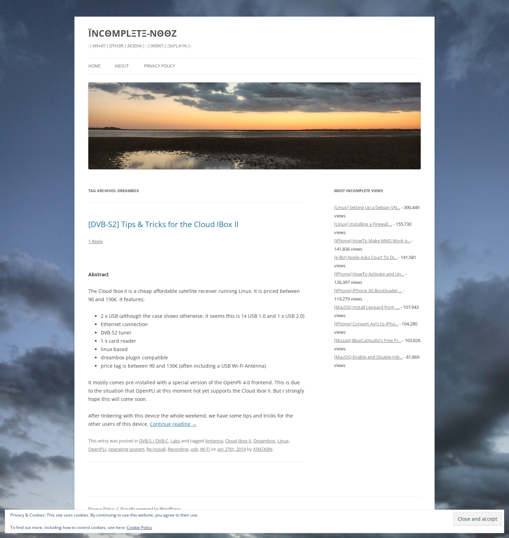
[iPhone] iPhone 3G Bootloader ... (368, 290)
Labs (175, 441)
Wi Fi (205, 449)
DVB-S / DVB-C (153, 441)
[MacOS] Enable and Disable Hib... (368, 357)
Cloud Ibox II (238, 441)
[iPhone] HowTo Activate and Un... (369, 274)
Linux (283, 441)
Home (94, 66)
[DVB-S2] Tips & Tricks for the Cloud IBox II (163, 224)
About (122, 66)
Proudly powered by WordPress (150, 509)
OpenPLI (97, 449)
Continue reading (173, 424)
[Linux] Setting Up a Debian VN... (367, 207)
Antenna (214, 441)
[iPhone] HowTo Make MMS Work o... (372, 240)
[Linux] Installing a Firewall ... (363, 224)
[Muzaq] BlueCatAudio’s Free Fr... (367, 340)
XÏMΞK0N (263, 449)
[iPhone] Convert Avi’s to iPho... (366, 324)
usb (194, 449)
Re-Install (156, 449)
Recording (178, 449)
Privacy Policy (159, 66)
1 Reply (95, 241)
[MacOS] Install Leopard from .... (367, 307)
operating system (126, 449)
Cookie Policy (139, 527)
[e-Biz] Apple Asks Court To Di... (365, 257)
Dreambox (264, 441)
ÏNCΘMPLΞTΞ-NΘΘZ (132, 33)
